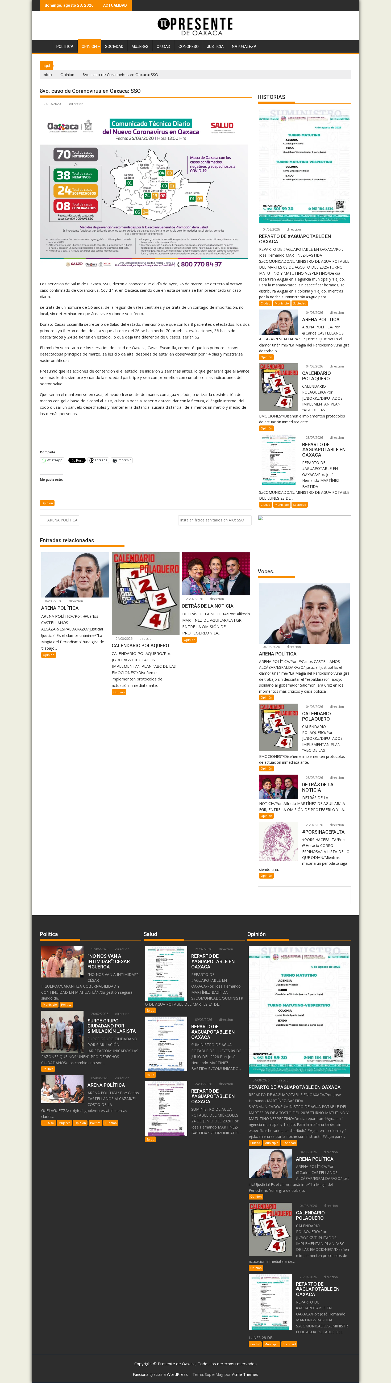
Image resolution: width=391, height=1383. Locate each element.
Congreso (188, 46)
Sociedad (114, 46)
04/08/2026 (53, 601)
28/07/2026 (194, 599)
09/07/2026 (203, 1019)
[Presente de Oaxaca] (45, 45)
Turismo (111, 1123)
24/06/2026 (203, 1084)
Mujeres (140, 46)
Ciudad (163, 46)
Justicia (215, 46)
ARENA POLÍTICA (62, 520)
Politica (64, 46)
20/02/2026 (99, 1014)
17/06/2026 (99, 949)
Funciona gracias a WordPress (160, 1374)
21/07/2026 (203, 949)
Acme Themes (245, 1374)
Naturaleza (244, 46)
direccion (76, 104)
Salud (150, 1010)
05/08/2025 (99, 1078)
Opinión (89, 46)
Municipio (282, 303)
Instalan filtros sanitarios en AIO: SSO (212, 520)
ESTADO (48, 1123)
